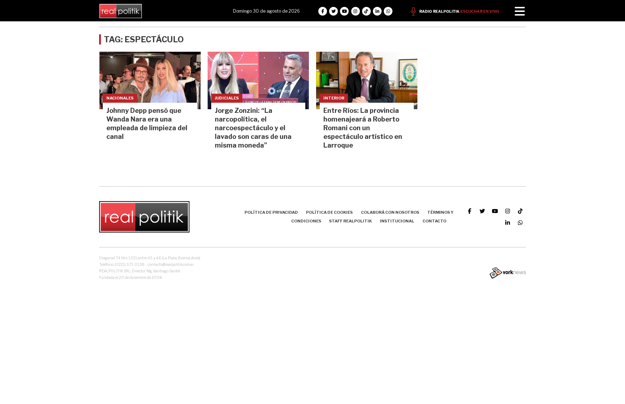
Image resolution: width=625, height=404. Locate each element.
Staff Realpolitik (350, 221)
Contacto (434, 221)
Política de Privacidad (271, 212)
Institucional (397, 221)
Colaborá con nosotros (390, 212)
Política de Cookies (329, 212)
